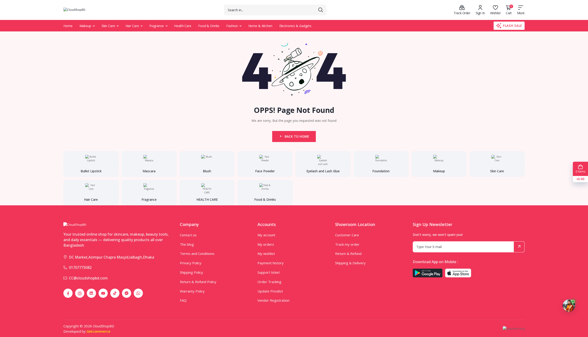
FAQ (183, 300)
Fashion (232, 26)
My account (266, 235)
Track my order (347, 244)
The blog (187, 244)
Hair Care (132, 26)
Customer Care (347, 235)
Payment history (270, 263)
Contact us (188, 235)
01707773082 (80, 267)
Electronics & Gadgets (295, 26)
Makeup (85, 26)
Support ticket (268, 272)
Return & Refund (348, 253)
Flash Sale (512, 25)
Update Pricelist (270, 291)
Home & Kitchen (260, 26)
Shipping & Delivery (350, 263)
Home (68, 26)
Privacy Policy (190, 263)
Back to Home (297, 136)
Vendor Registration (273, 300)
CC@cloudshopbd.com (88, 278)
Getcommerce (98, 331)
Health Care (182, 26)
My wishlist (266, 253)
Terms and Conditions (197, 253)
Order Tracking (269, 281)
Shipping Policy (191, 272)
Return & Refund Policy (198, 281)
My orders (265, 244)
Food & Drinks (208, 26)
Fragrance (156, 26)
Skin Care (108, 26)
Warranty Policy (192, 291)
